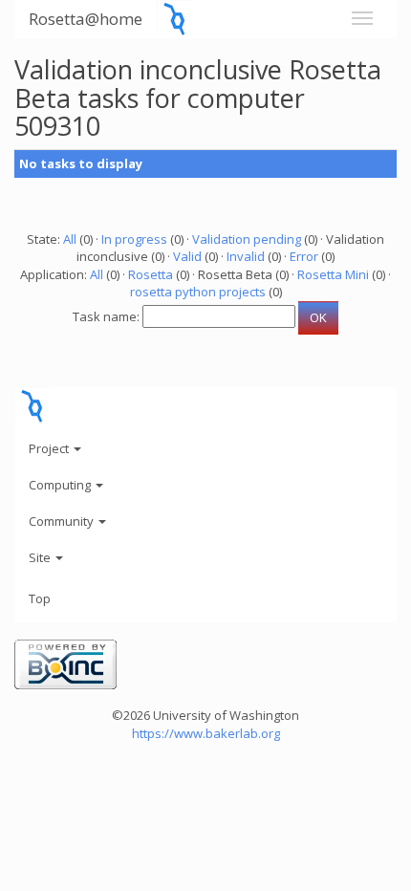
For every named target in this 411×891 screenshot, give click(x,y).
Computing (61, 484)
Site (41, 557)
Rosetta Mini (333, 274)
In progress (134, 239)
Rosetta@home (85, 19)
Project (50, 448)
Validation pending (246, 239)
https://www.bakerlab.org (206, 733)
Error (304, 256)
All (69, 239)
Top (40, 598)
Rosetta (150, 274)
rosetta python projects (198, 291)
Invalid (246, 256)
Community (63, 521)
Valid (187, 256)
